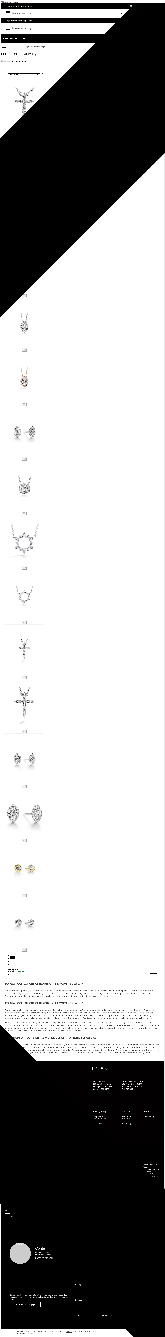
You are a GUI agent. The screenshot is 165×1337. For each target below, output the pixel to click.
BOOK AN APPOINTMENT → (44, 1091)
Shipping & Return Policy (99, 1117)
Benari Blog (149, 1116)
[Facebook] (92, 1068)
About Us (97, 1124)
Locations (154, 6)
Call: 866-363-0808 (38, 1086)
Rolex (146, 1111)
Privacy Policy (99, 1111)
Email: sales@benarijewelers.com (44, 1088)
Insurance (126, 1117)
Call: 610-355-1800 (130, 1089)
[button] (8, 12)
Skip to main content (9, 2)
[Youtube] (102, 1068)
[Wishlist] (122, 13)
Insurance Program (136, 1210)
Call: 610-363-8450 (101, 1089)
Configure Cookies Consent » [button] (137, 1332)
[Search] (132, 13)
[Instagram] (97, 1068)
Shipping (121, 1210)
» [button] (12, 974)
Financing (126, 1124)
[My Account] (137, 13)
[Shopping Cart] (127, 13)
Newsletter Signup (17, 1123)
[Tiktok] (106, 1068)
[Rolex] (149, 13)
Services (126, 1111)
